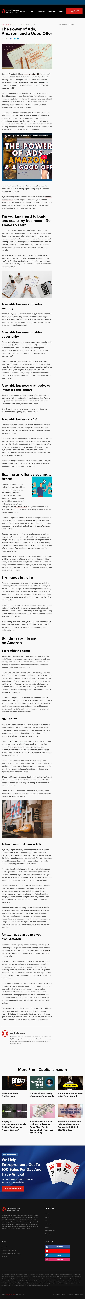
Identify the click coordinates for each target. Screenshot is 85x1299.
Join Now (48, 1233)
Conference (52, 11)
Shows (22, 11)
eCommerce (5, 25)
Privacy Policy (56, 1294)
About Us (4, 1247)
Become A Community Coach (11, 1253)
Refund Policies (79, 1294)
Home (47, 1214)
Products (41, 11)
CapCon (47, 1227)
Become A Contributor (9, 1250)
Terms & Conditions (67, 1294)
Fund (61, 11)
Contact (4, 1257)
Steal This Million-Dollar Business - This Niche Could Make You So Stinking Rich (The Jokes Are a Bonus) (41, 1127)
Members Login (50, 1230)
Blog (31, 11)
